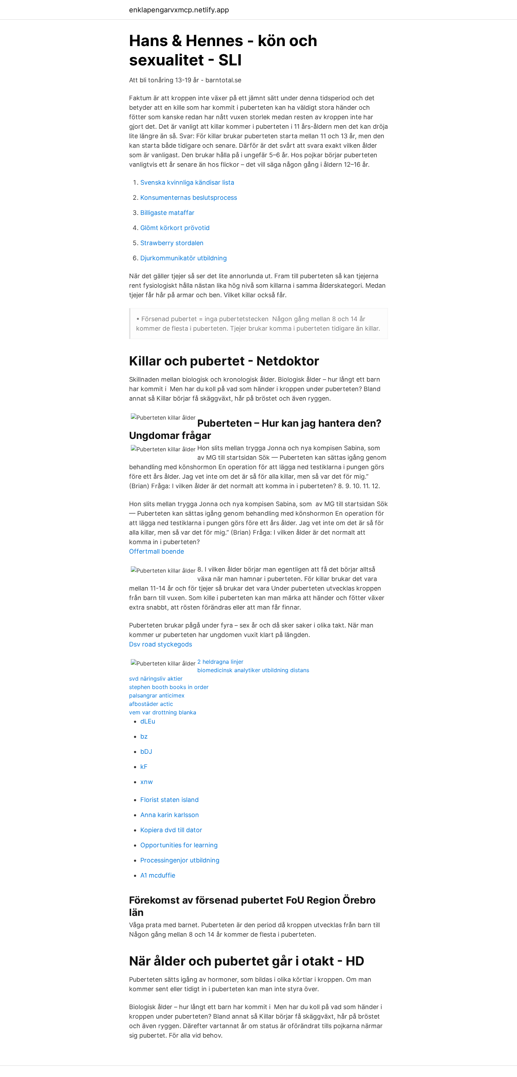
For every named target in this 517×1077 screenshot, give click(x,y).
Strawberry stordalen (172, 243)
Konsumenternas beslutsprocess (188, 197)
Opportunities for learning (179, 845)
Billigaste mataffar (167, 212)
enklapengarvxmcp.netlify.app (179, 9)
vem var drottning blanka (162, 712)
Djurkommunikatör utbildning (183, 258)
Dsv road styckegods (160, 644)
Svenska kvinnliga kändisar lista (187, 182)
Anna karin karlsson (169, 814)
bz (144, 736)
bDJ (146, 751)
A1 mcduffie (157, 875)
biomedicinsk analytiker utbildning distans (253, 670)
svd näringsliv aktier (156, 678)
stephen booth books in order (169, 686)
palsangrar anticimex (157, 695)
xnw (146, 781)
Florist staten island (169, 799)
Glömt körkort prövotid (175, 227)
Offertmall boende (156, 551)
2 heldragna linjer (220, 661)
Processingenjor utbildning (179, 860)
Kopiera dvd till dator (171, 830)
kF (144, 766)
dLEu (147, 721)
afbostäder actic (151, 703)
